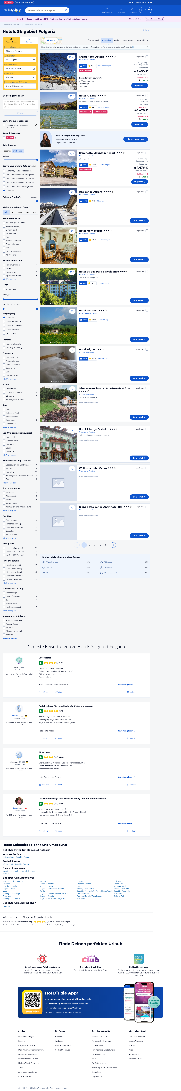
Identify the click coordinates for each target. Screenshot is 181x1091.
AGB (94, 1059)
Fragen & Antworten (27, 1045)
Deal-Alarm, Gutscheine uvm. (31, 1050)
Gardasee (44, 891)
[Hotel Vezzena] (58, 325)
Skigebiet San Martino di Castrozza (54, 893)
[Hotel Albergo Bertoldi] (58, 444)
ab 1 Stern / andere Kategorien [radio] (20, 186)
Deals (8, 2)
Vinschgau (7, 896)
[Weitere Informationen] (139, 80)
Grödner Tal (119, 896)
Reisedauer (9, 73)
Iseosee (80, 886)
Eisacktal (80, 881)
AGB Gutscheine (99, 1063)
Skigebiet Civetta (46, 886)
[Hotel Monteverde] (58, 245)
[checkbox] (20, 126)
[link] (107, 10)
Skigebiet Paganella (122, 891)
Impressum (97, 1076)
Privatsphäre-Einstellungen (103, 1050)
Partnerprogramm (63, 1045)
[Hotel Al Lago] (58, 110)
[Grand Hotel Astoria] (58, 71)
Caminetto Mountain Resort (97, 153)
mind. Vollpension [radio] (14, 329)
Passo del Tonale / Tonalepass (89, 896)
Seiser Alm (118, 883)
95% (34, 212)
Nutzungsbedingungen (102, 1041)
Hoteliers (59, 1036)
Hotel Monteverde (91, 230)
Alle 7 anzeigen (9, 455)
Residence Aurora (90, 191)
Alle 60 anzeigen (10, 638)
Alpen (5, 891)
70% (13, 212)
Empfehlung (142, 40)
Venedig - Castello (10, 886)
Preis (116, 40)
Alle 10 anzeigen (9, 279)
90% (27, 212)
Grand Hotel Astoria (92, 56)
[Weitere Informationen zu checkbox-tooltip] (36, 125)
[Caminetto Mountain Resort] (58, 168)
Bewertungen (128, 40)
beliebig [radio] (10, 190)
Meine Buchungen (26, 1036)
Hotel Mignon (88, 349)
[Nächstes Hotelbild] (74, 71)
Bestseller (106, 40)
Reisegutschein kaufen (28, 1059)
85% (20, 212)
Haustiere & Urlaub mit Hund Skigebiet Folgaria (19, 872)
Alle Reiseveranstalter (27, 1072)
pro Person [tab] (18, 151)
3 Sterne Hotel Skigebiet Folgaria (16, 864)
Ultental (43, 881)
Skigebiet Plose (9, 888)
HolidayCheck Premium (28, 1063)
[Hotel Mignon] (58, 364)
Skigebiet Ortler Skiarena (13, 881)
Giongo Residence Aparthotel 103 (100, 506)
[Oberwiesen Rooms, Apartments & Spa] (58, 403)
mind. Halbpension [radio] (15, 325)
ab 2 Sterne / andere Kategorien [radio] (20, 183)
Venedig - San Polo (121, 888)
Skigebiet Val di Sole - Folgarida (52, 898)
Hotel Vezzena (88, 310)
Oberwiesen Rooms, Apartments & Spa (104, 388)
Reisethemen (134, 1054)
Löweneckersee (83, 893)
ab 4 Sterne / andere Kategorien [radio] (20, 175)
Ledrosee (117, 881)
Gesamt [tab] (7, 151)
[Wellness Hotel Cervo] (58, 483)
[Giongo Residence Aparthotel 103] (58, 522)
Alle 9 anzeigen (9, 510)
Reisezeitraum (10, 65)
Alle (6, 212)
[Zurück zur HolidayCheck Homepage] (12, 10)
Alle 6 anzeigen (9, 427)
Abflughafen (9, 56)
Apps (20, 1068)
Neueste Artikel (135, 1059)
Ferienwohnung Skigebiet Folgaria (17, 857)
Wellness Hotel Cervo (93, 468)
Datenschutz (97, 1045)
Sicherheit (96, 1072)
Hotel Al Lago (87, 95)
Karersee (6, 883)
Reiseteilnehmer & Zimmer (15, 82)
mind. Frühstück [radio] (14, 321)
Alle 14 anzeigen (9, 379)
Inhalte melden (24, 1076)
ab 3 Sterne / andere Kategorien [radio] (20, 179)
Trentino (6, 906)
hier (133, 47)
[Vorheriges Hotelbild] (43, 71)
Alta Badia (81, 898)
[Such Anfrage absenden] (66, 10)
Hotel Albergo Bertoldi (93, 429)
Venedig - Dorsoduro (11, 898)
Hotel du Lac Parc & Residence (99, 271)
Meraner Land (120, 886)
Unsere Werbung (136, 1041)
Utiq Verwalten (98, 1054)
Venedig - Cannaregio (11, 893)
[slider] (37, 160)
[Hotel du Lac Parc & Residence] (58, 286)
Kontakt (128, 2)
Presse (131, 1045)
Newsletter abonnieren (28, 1054)
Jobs (131, 1050)
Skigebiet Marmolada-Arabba (52, 888)
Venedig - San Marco (85, 888)
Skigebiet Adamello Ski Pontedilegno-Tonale (95, 891)
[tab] (11, 40)
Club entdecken (135, 19)
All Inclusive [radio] (12, 333)
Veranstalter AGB (99, 1036)
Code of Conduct (62, 1050)
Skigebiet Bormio (84, 883)
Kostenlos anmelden (154, 19)
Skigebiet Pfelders (47, 883)
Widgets (59, 1041)
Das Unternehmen (137, 1036)
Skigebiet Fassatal (47, 896)
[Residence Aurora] (58, 206)
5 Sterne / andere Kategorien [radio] (19, 171)
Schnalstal (118, 893)
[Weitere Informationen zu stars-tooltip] (35, 166)
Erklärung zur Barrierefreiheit (104, 1068)
